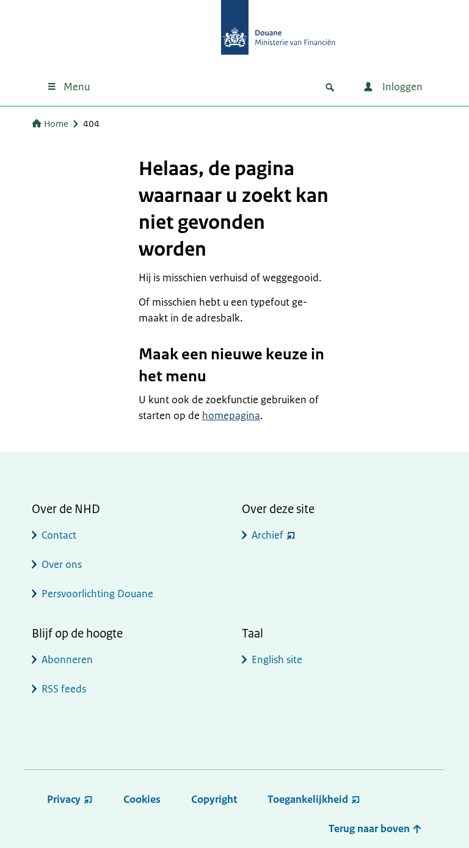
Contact (59, 535)
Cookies (142, 799)
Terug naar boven (370, 828)
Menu (77, 86)
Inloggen (401, 86)
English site (277, 659)
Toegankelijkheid (307, 799)
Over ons (62, 564)
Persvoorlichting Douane (97, 593)
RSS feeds (64, 688)
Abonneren (67, 659)
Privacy (64, 799)
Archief (267, 535)
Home (56, 123)
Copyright (214, 799)
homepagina (231, 415)
